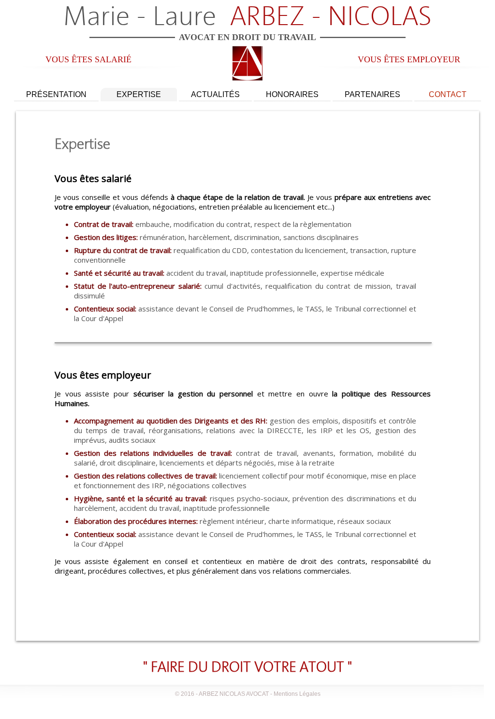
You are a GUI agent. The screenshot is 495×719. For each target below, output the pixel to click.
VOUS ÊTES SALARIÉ (88, 59)
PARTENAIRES (372, 94)
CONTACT (447, 94)
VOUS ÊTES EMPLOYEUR (409, 59)
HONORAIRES (292, 94)
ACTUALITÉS (215, 94)
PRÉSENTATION (56, 94)
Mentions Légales (297, 694)
